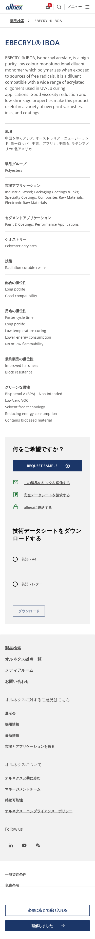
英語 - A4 (29, 559)
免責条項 (12, 885)
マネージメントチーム (23, 789)
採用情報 (12, 724)
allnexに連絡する (38, 507)
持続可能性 (14, 800)
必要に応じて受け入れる (47, 910)
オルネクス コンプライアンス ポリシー (38, 810)
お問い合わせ (17, 681)
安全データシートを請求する (47, 495)
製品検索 (17, 20)
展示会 (10, 713)
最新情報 (12, 735)
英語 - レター (32, 584)
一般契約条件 (15, 874)
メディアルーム (19, 670)
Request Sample (42, 465)
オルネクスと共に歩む (23, 778)
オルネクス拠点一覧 (23, 659)
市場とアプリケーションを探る (30, 746)
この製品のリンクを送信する (47, 482)
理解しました (42, 925)
